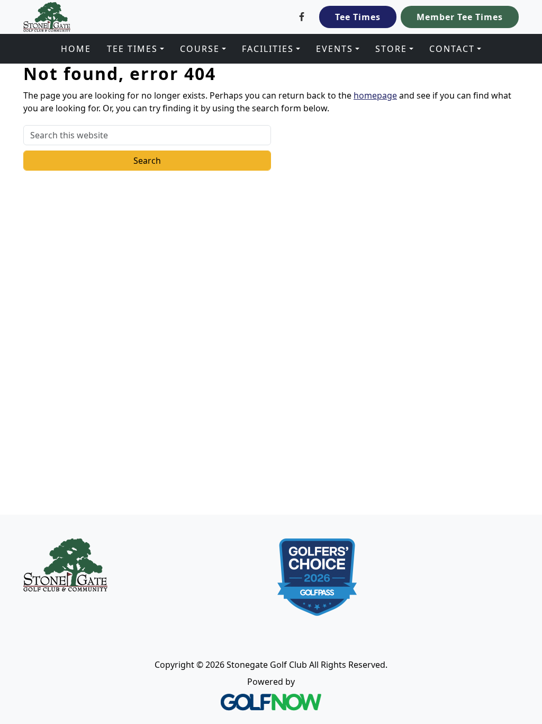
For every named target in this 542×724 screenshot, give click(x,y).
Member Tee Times (460, 17)
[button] (135, 48)
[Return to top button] (521, 494)
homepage (375, 95)
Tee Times (358, 17)
